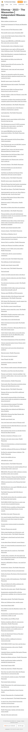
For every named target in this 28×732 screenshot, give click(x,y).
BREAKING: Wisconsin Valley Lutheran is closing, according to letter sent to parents (14, 473)
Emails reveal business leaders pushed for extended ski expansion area (11, 661)
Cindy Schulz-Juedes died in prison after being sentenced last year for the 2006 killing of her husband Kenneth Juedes (13, 334)
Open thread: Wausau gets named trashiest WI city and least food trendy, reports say (14, 468)
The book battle (5, 271)
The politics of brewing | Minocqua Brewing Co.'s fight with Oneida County (13, 328)
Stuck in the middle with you (8, 457)
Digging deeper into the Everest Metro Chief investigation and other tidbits (12, 155)
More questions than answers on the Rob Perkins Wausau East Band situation (13, 431)
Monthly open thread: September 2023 (11, 228)
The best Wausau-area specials (9, 529)
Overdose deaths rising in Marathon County (12, 46)
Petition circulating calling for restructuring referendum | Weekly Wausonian (12, 623)
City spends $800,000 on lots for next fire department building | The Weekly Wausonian (12, 132)
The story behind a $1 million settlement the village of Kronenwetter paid (12, 585)
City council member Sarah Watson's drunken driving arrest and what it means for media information (12, 519)
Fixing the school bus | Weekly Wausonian (11, 669)
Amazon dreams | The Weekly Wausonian (11, 231)
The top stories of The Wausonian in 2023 (11, 29)
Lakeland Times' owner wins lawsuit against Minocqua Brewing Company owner (12, 150)
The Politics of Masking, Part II (9, 234)
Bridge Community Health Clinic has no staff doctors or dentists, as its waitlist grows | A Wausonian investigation (12, 629)
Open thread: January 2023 (8, 665)
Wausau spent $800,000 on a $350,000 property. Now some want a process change (13, 42)
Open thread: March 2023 (7, 605)
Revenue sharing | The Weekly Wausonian (11, 389)
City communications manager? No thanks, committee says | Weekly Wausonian (12, 405)
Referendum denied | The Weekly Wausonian (12, 599)
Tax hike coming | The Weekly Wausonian (11, 178)
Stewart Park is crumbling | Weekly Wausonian (13, 242)
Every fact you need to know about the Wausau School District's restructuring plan (13, 673)
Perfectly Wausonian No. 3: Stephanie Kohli (12, 695)
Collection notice (14, 722)
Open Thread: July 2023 (7, 359)
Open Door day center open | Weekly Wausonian (13, 589)
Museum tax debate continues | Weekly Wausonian (14, 657)
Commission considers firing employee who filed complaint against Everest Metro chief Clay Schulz (14, 100)
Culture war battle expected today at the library (13, 275)
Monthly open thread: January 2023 (10, 707)
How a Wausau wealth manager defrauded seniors (13, 367)
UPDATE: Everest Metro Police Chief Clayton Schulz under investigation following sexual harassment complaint (12, 222)
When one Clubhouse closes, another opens (12, 602)
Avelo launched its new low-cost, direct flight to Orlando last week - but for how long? (13, 193)
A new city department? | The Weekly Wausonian (13, 698)
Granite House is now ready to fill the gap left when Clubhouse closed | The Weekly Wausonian (13, 50)
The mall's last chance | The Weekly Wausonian (13, 189)
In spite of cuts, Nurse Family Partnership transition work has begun (11, 702)
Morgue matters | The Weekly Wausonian (11, 464)
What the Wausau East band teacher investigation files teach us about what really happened (13, 185)
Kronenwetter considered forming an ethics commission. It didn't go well (12, 614)
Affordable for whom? (6, 460)
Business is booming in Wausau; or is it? (11, 436)
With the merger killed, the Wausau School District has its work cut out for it (12, 90)
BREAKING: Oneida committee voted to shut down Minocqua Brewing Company (12, 315)
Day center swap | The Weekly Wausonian (11, 268)
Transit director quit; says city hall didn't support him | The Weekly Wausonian (13, 145)
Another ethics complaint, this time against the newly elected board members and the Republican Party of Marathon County (13, 557)
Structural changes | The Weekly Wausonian (12, 164)
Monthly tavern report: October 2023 (10, 81)
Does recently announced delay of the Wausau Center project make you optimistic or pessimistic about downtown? (13, 399)
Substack (7, 729)
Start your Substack (10, 725)
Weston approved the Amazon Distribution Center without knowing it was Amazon (14, 238)
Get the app (20, 725)
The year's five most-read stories (9, 715)
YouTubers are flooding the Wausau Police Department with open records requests (12, 173)
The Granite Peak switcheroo (8, 682)
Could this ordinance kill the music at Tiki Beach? (13, 449)
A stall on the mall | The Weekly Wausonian (12, 259)
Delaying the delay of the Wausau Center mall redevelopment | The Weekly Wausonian (12, 297)
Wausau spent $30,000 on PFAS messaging (12, 293)
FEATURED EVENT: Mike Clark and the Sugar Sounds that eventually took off (13, 289)
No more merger (5, 116)
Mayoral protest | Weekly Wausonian (10, 353)
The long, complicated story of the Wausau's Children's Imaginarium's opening (12, 109)
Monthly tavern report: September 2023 (11, 181)
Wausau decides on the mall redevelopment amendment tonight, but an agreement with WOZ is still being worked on (13, 215)
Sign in (25, 2)
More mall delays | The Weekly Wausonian (11, 211)
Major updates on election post (9, 21)
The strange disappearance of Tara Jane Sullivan (13, 340)
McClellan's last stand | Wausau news (10, 514)
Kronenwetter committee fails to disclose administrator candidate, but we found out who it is (13, 594)
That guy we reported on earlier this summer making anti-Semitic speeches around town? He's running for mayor (13, 76)
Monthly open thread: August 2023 (10, 265)
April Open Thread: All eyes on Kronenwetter (12, 571)
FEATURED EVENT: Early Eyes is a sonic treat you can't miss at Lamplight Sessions (13, 503)
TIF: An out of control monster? (9, 356)
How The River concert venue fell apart (11, 306)
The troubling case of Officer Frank (10, 619)
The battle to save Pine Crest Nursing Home (12, 371)
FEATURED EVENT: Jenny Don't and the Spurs (13, 644)
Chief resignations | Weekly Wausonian (11, 381)
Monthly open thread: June (8, 419)
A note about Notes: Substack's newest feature (12, 542)
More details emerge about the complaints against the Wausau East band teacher (13, 498)
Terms (22, 721)
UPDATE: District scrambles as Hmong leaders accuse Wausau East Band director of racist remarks (13, 509)
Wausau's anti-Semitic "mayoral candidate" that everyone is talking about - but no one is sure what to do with (13, 376)
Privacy (18, 721)
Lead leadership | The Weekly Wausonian (11, 113)
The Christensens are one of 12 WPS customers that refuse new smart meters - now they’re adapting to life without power (13, 126)
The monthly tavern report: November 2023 (12, 33)
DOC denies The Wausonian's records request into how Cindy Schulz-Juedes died (14, 302)
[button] (2, 4)
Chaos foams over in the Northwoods (10, 319)
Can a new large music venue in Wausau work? (13, 422)
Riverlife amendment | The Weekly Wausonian (13, 105)
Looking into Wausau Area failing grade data (12, 245)
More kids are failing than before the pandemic (13, 207)
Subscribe (20, 2)
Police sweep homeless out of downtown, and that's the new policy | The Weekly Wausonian (12, 533)
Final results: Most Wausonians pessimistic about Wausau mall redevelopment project (13, 385)
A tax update (4, 136)
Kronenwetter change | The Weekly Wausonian (13, 567)
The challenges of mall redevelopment (10, 262)
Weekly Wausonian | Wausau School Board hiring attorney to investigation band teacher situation (13, 478)
